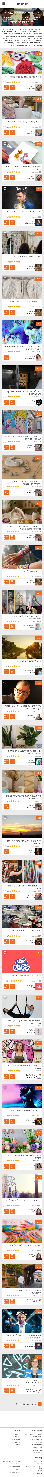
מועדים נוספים (6, 88)
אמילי (31, 86)
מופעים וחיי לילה (14, 1466)
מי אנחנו (17, 1434)
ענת (31, 1165)
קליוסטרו (30, 715)
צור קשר (17, 1442)
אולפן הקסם (29, 985)
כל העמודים (38, 1453)
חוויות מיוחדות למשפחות (11, 1461)
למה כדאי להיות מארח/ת (33, 1434)
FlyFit (31, 1030)
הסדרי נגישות (37, 1450)
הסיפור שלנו (16, 1439)
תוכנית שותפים (37, 1447)
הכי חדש (39, 1464)
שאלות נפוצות (37, 1437)
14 (20, 1404)
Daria (31, 491)
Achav (30, 850)
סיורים (40, 1471)
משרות (18, 1445)
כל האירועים (16, 1469)
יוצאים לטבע (16, 1464)
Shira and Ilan (28, 670)
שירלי (31, 760)
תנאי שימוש (38, 1442)
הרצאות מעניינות (36, 1461)
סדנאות (39, 1473)
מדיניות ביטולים (37, 1439)
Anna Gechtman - (27, 625)
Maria (31, 266)
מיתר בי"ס (29, 940)
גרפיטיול (30, 446)
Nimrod (30, 401)
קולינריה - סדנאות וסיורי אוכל (34, 1467)
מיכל (31, 356)
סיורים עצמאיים (15, 1472)
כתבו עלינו (16, 1437)
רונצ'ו (31, 221)
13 (24, 1404)
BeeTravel (29, 1075)
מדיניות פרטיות (37, 1445)
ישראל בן (30, 131)
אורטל (31, 1210)
